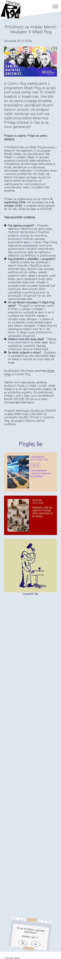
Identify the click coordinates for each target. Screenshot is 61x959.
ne (35, 944)
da (22, 942)
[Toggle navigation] (55, 6)
